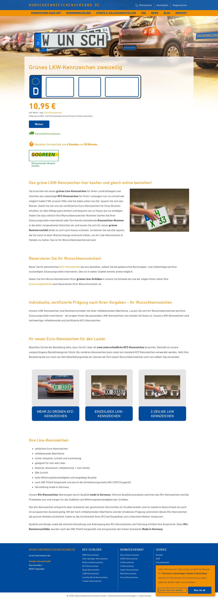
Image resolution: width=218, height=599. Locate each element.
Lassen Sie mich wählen (170, 590)
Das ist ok (200, 590)
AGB (158, 558)
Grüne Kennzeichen (129, 577)
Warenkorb (145, 5)
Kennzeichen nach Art (46, 13)
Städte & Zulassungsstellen (116, 13)
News (154, 13)
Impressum (145, 595)
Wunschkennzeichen (129, 555)
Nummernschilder (78, 13)
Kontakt (181, 13)
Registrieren (180, 5)
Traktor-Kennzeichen (91, 581)
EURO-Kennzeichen (129, 558)
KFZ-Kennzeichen (70, 266)
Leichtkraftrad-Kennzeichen (95, 577)
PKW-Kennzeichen (90, 555)
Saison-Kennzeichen (129, 569)
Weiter (39, 124)
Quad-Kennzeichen (91, 569)
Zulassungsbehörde (40, 283)
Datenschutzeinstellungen (122, 595)
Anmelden (162, 5)
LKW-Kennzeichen (90, 573)
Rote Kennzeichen (128, 573)
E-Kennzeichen (127, 566)
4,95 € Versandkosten (53, 112)
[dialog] (185, 580)
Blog (167, 13)
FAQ (143, 13)
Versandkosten (162, 562)
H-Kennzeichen (127, 562)
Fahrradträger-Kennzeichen (95, 558)
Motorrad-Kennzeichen (92, 562)
